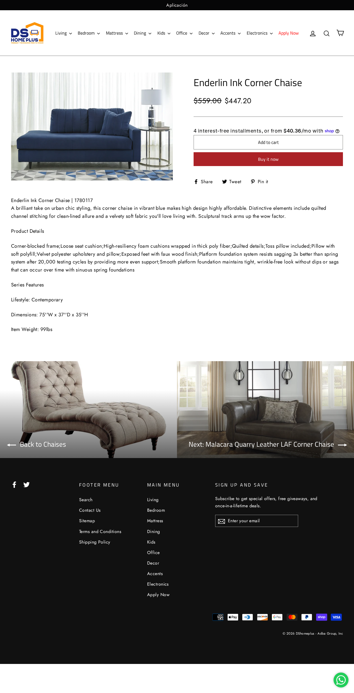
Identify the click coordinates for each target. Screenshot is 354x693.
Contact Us (90, 510)
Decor (204, 33)
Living (61, 33)
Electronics (258, 33)
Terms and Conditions (100, 531)
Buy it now (268, 159)
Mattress (115, 33)
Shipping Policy (94, 542)
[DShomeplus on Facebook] (14, 484)
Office (182, 33)
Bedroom (87, 33)
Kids (161, 33)
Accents (228, 33)
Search (86, 500)
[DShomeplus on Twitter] (26, 484)
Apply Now (288, 33)
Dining (140, 33)
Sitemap (87, 521)
